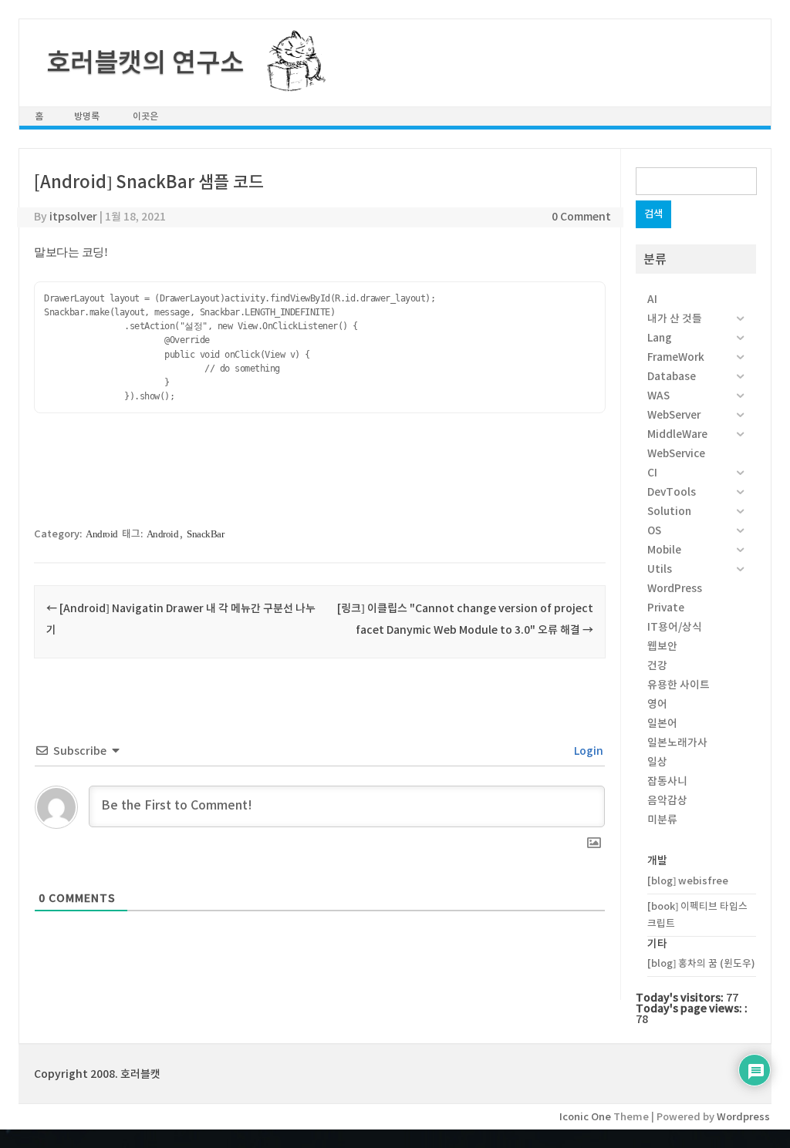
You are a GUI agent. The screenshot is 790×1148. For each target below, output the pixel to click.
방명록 (87, 116)
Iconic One (585, 1116)
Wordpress (743, 1116)
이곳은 (145, 116)
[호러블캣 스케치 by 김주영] (290, 82)
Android (102, 534)
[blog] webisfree (687, 880)
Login (587, 751)
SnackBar (205, 534)
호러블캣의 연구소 (145, 62)
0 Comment (581, 217)
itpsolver (73, 217)
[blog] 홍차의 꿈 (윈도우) (701, 963)
